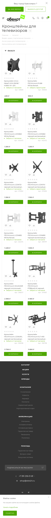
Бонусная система (25, 457)
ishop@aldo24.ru (27, 481)
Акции (25, 369)
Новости (25, 395)
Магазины (25, 421)
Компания (25, 387)
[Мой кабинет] (42, 18)
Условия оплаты (25, 425)
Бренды (25, 379)
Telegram (28, 492)
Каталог (25, 365)
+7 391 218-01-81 (26, 476)
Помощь (25, 446)
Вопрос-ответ (25, 454)
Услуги (25, 374)
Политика (26, 438)
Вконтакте (22, 492)
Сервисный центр (25, 405)
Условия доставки (25, 428)
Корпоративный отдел (25, 408)
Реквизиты (25, 434)
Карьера (25, 398)
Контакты (25, 402)
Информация (25, 416)
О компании (25, 392)
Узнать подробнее (10, 507)
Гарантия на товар (25, 431)
